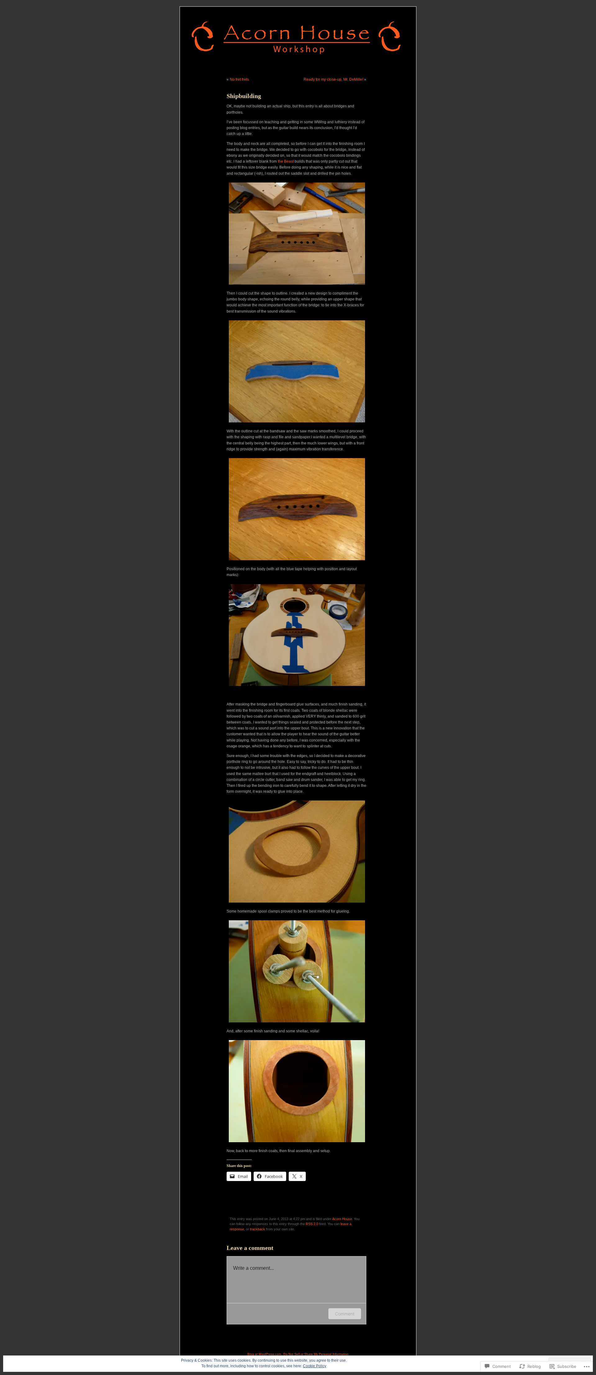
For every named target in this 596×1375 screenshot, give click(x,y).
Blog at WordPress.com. (264, 1354)
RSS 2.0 (312, 1224)
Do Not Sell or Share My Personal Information (316, 1354)
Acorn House (342, 1219)
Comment (344, 1313)
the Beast (286, 161)
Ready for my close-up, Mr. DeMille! (333, 79)
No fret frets (239, 79)
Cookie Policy (314, 1366)
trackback (257, 1229)
